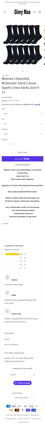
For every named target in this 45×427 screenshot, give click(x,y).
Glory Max (14, 415)
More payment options (22, 164)
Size (3, 119)
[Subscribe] (34, 374)
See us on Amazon (11, 344)
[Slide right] (27, 71)
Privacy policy (37, 418)
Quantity (5, 129)
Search (7, 339)
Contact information (24, 418)
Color (3, 109)
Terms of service (23, 422)
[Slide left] (17, 71)
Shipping (4, 100)
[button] (4, 12)
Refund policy (35, 415)
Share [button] (6, 224)
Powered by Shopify (23, 415)
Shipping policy (11, 418)
